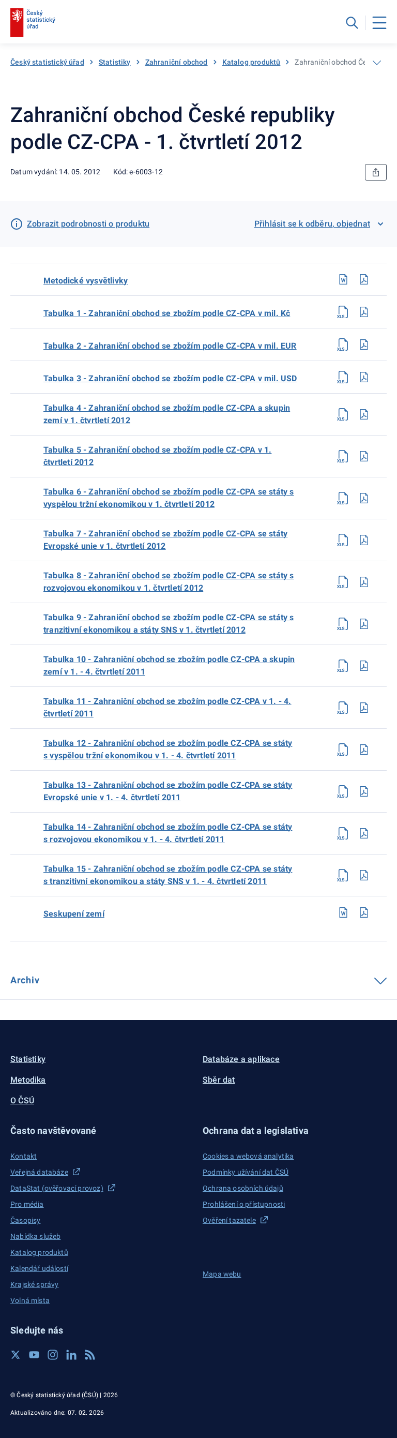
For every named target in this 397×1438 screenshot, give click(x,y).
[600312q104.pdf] (364, 414)
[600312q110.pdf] (364, 665)
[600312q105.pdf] (364, 456)
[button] (102, 1130)
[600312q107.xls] (343, 540)
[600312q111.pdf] (364, 707)
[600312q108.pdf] (364, 582)
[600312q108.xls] (343, 582)
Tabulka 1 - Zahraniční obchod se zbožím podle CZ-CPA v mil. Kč (166, 313)
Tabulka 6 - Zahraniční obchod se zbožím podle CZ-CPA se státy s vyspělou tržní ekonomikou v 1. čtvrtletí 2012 (168, 498)
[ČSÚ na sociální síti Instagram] (53, 1355)
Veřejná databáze (39, 1172)
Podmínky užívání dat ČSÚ (245, 1172)
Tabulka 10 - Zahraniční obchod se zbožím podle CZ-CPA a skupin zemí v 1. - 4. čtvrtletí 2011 (169, 665)
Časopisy (25, 1220)
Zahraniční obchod (176, 62)
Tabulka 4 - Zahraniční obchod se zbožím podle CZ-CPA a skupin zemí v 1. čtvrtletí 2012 (166, 414)
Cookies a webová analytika (248, 1156)
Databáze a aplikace (241, 1059)
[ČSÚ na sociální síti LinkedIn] (71, 1355)
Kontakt (23, 1156)
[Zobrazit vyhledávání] (352, 23)
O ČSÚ (22, 1100)
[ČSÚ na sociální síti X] (15, 1355)
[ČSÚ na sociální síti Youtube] (34, 1355)
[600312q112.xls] (343, 749)
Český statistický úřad (47, 62)
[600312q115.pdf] (364, 875)
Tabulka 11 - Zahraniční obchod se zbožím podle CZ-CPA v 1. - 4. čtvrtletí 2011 (167, 707)
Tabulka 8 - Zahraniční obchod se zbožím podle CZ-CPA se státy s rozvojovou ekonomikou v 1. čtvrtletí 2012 (168, 582)
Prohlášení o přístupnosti (244, 1204)
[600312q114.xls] (343, 833)
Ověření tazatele (229, 1220)
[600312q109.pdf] (364, 623)
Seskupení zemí (73, 914)
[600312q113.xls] (343, 791)
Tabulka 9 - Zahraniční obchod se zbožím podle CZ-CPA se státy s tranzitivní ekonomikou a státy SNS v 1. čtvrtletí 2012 (168, 623)
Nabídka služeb (35, 1236)
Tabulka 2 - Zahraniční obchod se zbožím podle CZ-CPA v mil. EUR (170, 346)
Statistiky (115, 62)
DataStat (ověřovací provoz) (56, 1188)
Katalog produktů (251, 62)
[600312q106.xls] (343, 498)
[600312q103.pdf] (364, 377)
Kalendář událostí (39, 1268)
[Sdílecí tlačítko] (376, 172)
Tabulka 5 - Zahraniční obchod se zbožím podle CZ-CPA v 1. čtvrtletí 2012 (157, 456)
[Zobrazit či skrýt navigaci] (377, 62)
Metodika (28, 1080)
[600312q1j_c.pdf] (364, 912)
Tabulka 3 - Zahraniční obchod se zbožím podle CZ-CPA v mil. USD (170, 378)
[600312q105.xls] (343, 456)
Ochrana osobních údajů (243, 1188)
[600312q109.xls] (343, 623)
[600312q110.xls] (343, 665)
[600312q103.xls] (343, 377)
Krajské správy (34, 1284)
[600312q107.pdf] (364, 540)
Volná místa (30, 1300)
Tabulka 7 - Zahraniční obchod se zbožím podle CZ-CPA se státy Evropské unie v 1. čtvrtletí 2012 (165, 540)
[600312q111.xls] (343, 707)
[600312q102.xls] (343, 344)
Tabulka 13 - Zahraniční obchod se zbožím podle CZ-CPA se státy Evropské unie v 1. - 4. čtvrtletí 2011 (167, 791)
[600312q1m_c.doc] (343, 279)
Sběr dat (219, 1080)
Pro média (27, 1204)
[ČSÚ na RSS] (90, 1355)
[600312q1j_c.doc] (343, 912)
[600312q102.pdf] (364, 344)
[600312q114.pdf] (364, 833)
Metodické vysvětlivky (85, 281)
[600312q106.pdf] (364, 498)
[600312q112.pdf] (364, 749)
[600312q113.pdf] (364, 791)
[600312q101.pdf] (364, 312)
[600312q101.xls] (343, 312)
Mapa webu (222, 1274)
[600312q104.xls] (343, 414)
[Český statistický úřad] (32, 22)
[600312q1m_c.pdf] (364, 279)
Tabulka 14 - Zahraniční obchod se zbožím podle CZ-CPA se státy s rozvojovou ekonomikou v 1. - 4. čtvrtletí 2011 (167, 833)
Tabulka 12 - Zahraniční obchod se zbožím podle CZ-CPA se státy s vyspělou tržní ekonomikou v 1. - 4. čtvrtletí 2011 (167, 749)
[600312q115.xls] (343, 875)
